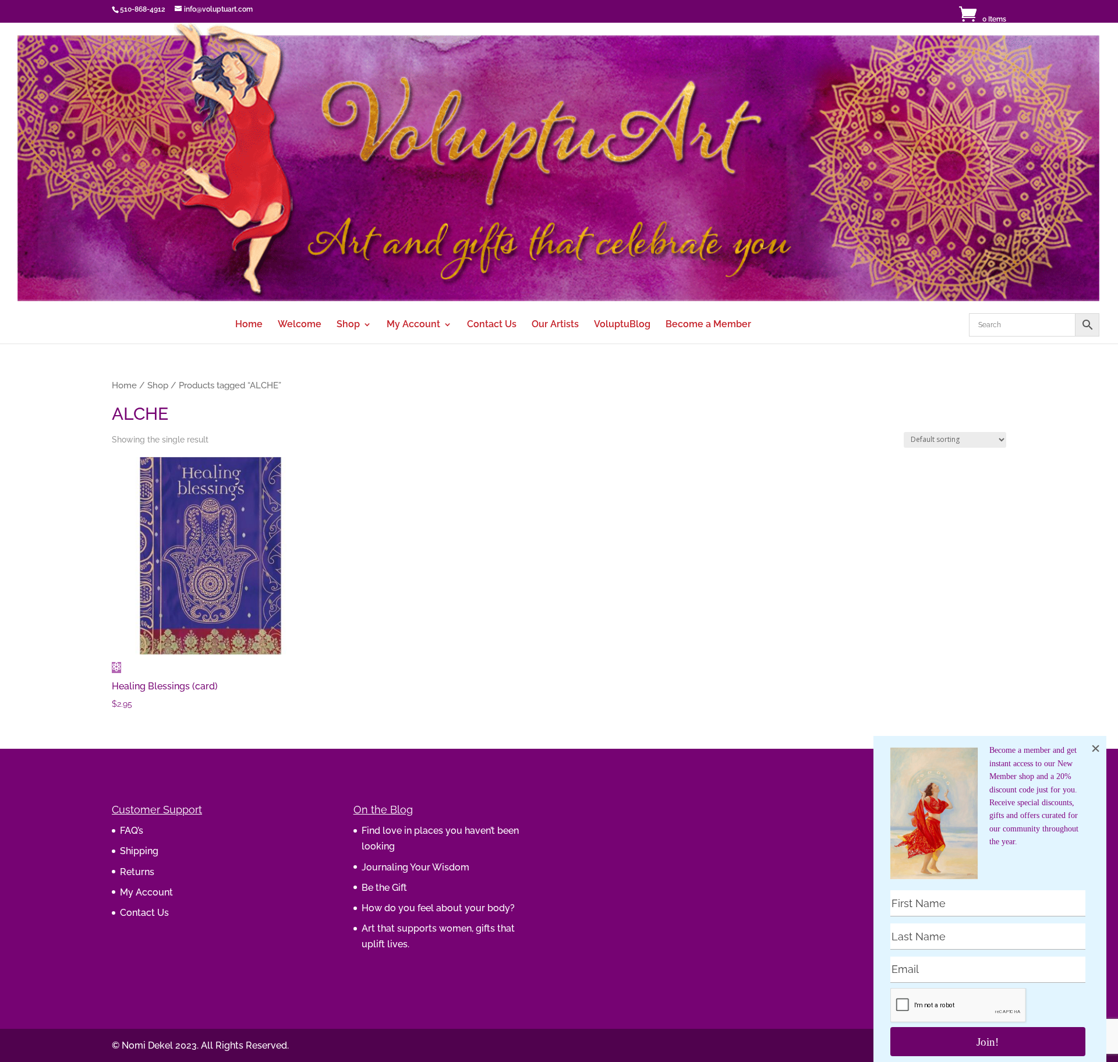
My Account (413, 325)
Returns (137, 871)
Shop (348, 325)
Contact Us (491, 325)
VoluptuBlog (622, 325)
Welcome (299, 325)
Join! (988, 1042)
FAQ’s (131, 830)
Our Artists (555, 325)
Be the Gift (384, 887)
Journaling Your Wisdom (415, 867)
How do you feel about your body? (438, 908)
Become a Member (708, 325)
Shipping (139, 850)
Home (249, 325)
